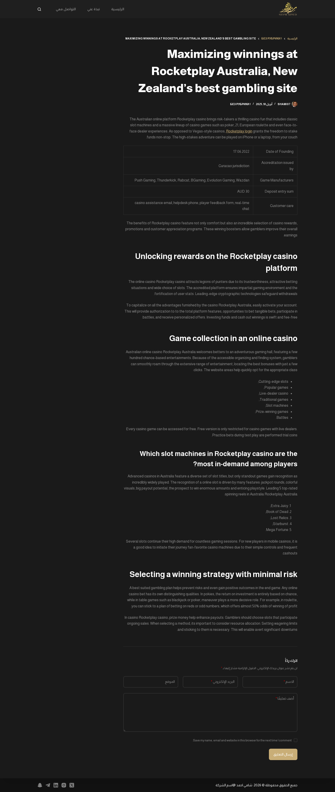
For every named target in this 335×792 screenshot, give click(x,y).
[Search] (39, 9)
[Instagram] (64, 785)
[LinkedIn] (56, 785)
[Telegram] (48, 785)
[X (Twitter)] (72, 785)
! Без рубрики (240, 104)
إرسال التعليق (283, 754)
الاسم (289, 681)
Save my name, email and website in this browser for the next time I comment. (242, 740)
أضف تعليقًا (285, 698)
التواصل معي (66, 9)
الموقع (170, 681)
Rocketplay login (239, 131)
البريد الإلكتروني (222, 681)
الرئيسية (117, 9)
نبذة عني (93, 9)
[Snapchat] (40, 785)
